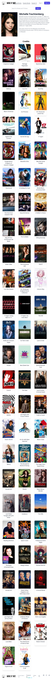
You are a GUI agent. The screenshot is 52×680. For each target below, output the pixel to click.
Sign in (40, 3)
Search (38, 8)
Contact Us (34, 676)
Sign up (47, 3)
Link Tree (39, 676)
